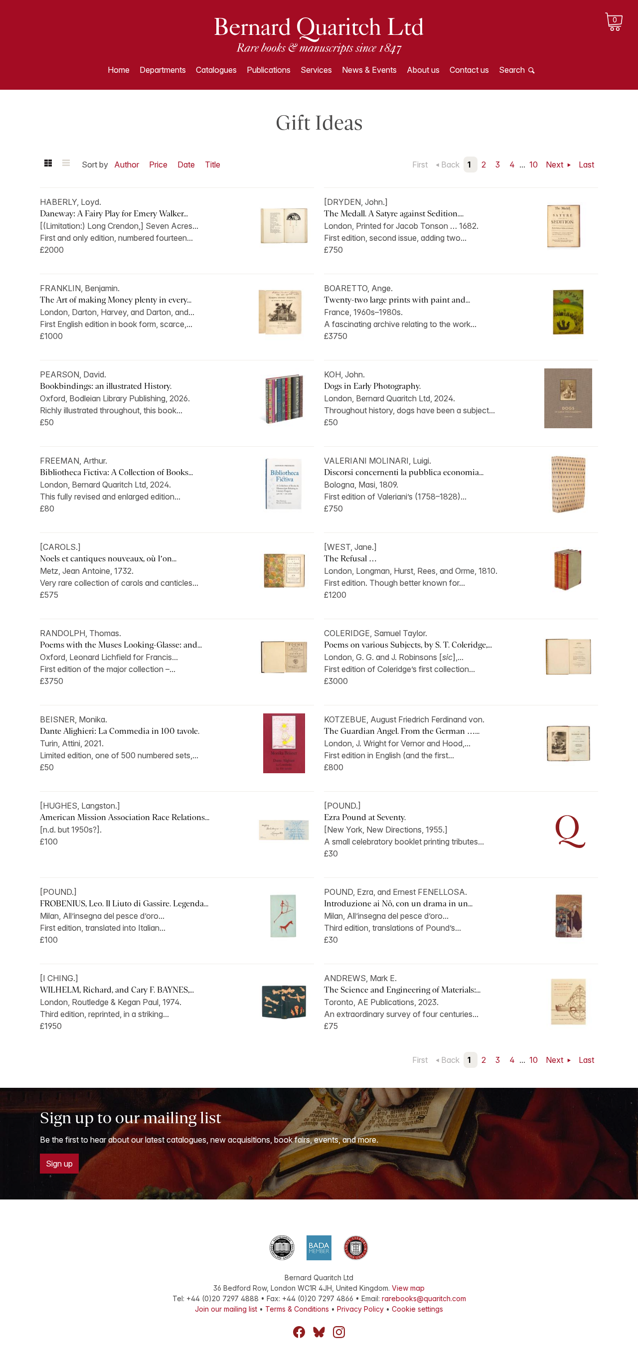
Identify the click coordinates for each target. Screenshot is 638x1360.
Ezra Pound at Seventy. (365, 817)
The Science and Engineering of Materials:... (402, 990)
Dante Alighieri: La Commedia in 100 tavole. (119, 731)
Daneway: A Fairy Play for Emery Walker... (114, 213)
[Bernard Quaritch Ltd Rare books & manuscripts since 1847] (319, 35)
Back (450, 165)
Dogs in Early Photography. (372, 386)
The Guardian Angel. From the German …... (401, 731)
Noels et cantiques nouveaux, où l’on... (108, 558)
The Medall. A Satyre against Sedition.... (394, 213)
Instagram (339, 1332)
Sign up (59, 1164)
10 (533, 165)
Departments (163, 70)
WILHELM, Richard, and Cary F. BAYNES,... (117, 990)
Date (186, 165)
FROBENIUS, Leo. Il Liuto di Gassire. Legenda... (124, 903)
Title (212, 165)
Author (126, 165)
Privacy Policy (360, 1309)
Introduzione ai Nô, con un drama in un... (398, 903)
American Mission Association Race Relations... (124, 817)
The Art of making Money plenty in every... (115, 300)
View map (408, 1288)
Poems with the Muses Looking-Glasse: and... (121, 645)
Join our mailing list (226, 1309)
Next (555, 165)
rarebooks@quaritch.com (424, 1298)
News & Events (369, 70)
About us (423, 70)
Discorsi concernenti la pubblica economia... (403, 472)
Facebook (299, 1332)
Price (158, 165)
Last (586, 165)
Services (316, 70)
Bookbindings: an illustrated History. (105, 386)
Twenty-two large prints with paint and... (397, 300)
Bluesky (319, 1332)
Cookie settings (417, 1309)
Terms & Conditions (297, 1309)
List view (66, 164)
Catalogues (216, 70)
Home (119, 70)
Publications (269, 70)
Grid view (48, 164)
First (420, 165)
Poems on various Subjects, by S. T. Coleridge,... (408, 645)
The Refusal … (350, 558)
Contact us (469, 70)
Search (512, 70)
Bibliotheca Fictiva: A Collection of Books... (116, 472)
